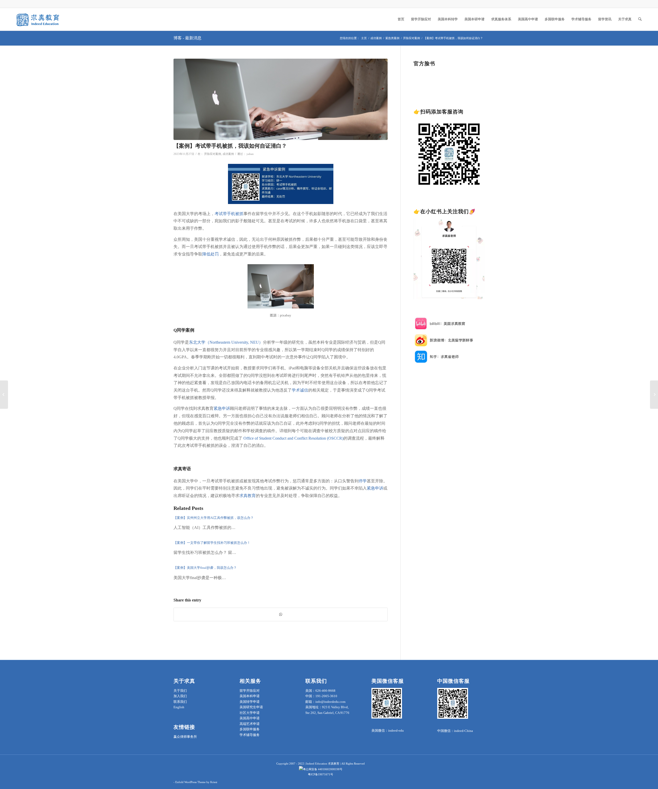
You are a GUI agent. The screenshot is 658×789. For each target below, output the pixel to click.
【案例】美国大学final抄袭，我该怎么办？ (205, 568)
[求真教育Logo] (38, 19)
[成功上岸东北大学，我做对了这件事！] (4, 394)
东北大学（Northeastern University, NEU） (226, 342)
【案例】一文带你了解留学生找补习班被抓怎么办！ (211, 543)
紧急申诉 (222, 408)
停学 (363, 481)
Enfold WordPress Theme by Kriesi (196, 782)
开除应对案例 (212, 154)
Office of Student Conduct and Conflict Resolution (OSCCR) (293, 438)
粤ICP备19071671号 (320, 774)
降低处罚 (210, 254)
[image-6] (280, 99)
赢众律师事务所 (185, 737)
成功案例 (228, 154)
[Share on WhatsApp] (280, 614)
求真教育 (247, 495)
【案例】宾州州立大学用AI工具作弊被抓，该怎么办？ (213, 518)
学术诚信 (300, 390)
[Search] (640, 19)
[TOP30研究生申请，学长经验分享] (654, 394)
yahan (250, 154)
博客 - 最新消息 (187, 38)
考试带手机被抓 (229, 213)
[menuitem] (401, 19)
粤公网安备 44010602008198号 (322, 769)
